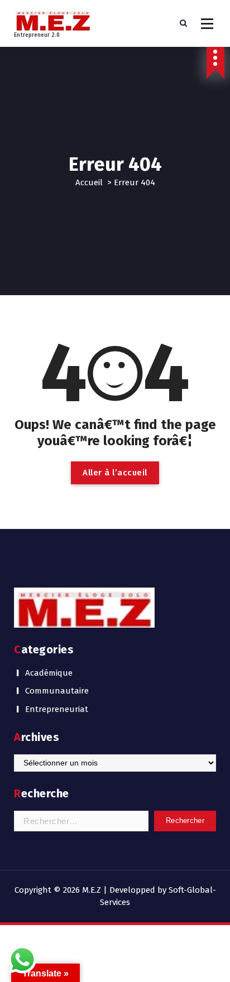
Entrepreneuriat (56, 709)
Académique (49, 673)
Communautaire (57, 691)
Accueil (89, 182)
